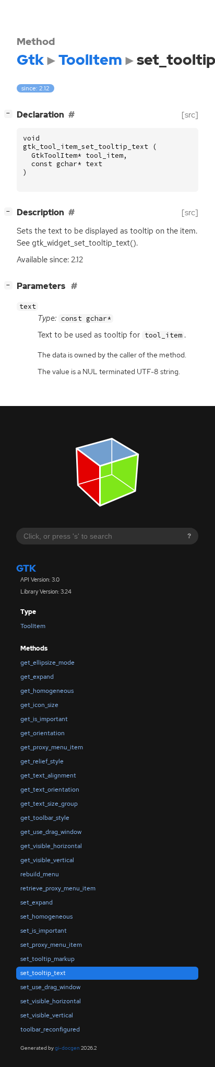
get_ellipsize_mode (47, 662)
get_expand (37, 676)
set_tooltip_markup (47, 959)
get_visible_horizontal (51, 846)
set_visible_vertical (46, 1015)
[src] (190, 114)
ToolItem (32, 626)
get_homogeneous (47, 691)
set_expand (36, 902)
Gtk (26, 568)
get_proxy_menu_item (51, 747)
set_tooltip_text (43, 973)
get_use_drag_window (50, 832)
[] (10, 113)
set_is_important (43, 930)
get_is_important (44, 719)
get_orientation (42, 733)
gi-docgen (67, 1048)
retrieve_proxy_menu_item (57, 888)
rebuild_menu (39, 874)
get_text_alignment (48, 775)
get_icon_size (39, 705)
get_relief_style (42, 761)
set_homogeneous (46, 916)
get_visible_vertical (47, 860)
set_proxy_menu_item (51, 945)
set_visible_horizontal (50, 1001)
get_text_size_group (49, 803)
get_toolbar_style (44, 818)
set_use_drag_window (50, 987)
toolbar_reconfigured (50, 1029)
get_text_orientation (49, 789)
